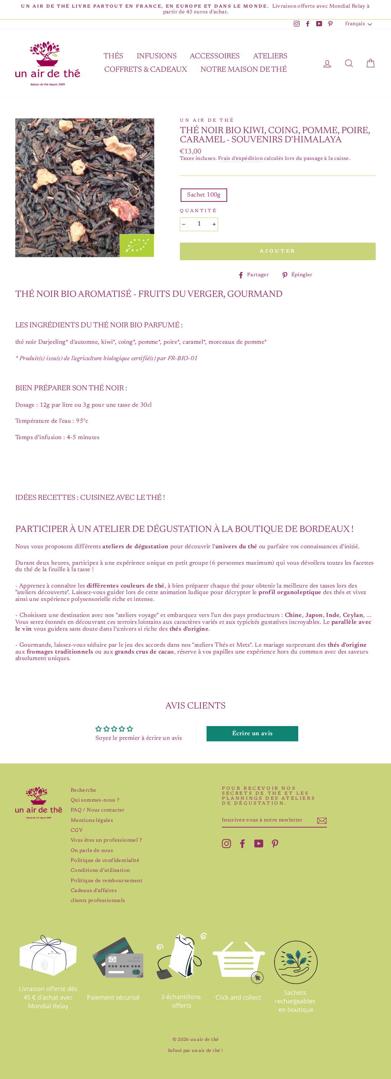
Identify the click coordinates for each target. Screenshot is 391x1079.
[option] (195, 9)
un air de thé (207, 120)
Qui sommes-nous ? (95, 800)
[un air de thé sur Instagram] (226, 843)
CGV (77, 830)
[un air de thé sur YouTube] (258, 843)
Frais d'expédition (240, 158)
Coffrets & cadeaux (145, 70)
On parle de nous (92, 851)
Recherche (84, 790)
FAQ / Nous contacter (98, 810)
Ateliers (270, 56)
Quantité (198, 211)
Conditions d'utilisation (100, 870)
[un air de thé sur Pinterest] (275, 843)
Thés (113, 56)
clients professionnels (98, 900)
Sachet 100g (203, 195)
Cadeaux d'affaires (94, 891)
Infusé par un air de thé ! (195, 1050)
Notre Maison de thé (243, 70)
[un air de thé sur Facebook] (242, 843)
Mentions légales (92, 820)
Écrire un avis (252, 734)
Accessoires (215, 56)
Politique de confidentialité (105, 860)
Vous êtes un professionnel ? (106, 840)
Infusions (157, 56)
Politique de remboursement (106, 881)
